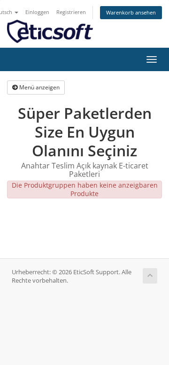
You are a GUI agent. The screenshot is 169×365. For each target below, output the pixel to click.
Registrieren (71, 11)
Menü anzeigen (39, 87)
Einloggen (37, 11)
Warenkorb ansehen (131, 12)
